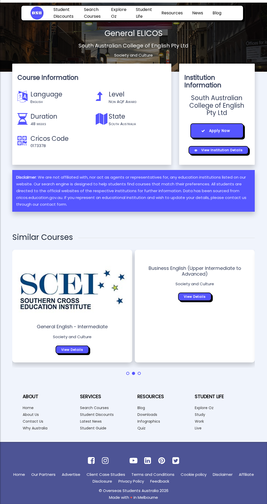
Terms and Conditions (152, 474)
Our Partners (43, 474)
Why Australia (35, 428)
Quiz (141, 428)
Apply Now (219, 130)
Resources (172, 13)
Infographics (148, 421)
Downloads (147, 414)
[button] (128, 373)
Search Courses (92, 13)
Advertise (71, 474)
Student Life (144, 13)
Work (199, 421)
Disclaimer (223, 474)
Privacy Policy (131, 481)
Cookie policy (194, 474)
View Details (72, 349)
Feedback (159, 481)
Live (198, 428)
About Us (31, 414)
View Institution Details (221, 150)
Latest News (91, 421)
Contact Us (33, 421)
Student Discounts (63, 13)
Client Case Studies (106, 474)
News (197, 13)
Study (200, 414)
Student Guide (93, 428)
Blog (217, 13)
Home (28, 407)
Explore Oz (118, 13)
